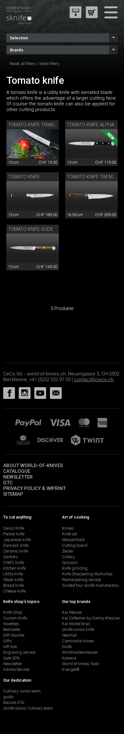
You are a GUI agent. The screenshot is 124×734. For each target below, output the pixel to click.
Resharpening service (81, 579)
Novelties (11, 623)
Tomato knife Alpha (90, 125)
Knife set (69, 534)
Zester (67, 551)
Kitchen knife (14, 568)
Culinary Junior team (22, 691)
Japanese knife (17, 539)
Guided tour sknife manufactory (90, 585)
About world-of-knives (33, 465)
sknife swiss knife (78, 629)
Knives (68, 528)
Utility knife (13, 574)
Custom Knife (15, 618)
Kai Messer (72, 612)
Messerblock (73, 539)
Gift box (10, 646)
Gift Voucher (14, 635)
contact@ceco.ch (94, 379)
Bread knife (13, 585)
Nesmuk (69, 635)
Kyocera (69, 658)
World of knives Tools (80, 663)
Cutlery (68, 556)
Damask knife (16, 545)
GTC (8, 483)
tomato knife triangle (35, 125)
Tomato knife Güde (30, 229)
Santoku (10, 556)
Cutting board (74, 545)
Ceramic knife (15, 551)
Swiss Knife (13, 528)
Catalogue (16, 471)
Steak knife (13, 579)
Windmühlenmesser (80, 652)
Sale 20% (11, 658)
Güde (67, 646)
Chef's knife (13, 562)
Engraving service (19, 652)
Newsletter (18, 477)
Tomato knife (24, 177)
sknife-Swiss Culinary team (28, 708)
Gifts (7, 640)
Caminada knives (78, 640)
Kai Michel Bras (76, 623)
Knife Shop (12, 612)
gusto (8, 696)
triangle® (70, 669)
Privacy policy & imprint (34, 488)
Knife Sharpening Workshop (87, 574)
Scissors (70, 562)
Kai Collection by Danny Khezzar (91, 618)
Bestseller (12, 629)
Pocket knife (13, 534)
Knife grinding (74, 568)
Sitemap (13, 494)
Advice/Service (16, 669)
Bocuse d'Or (14, 702)
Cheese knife (14, 591)
